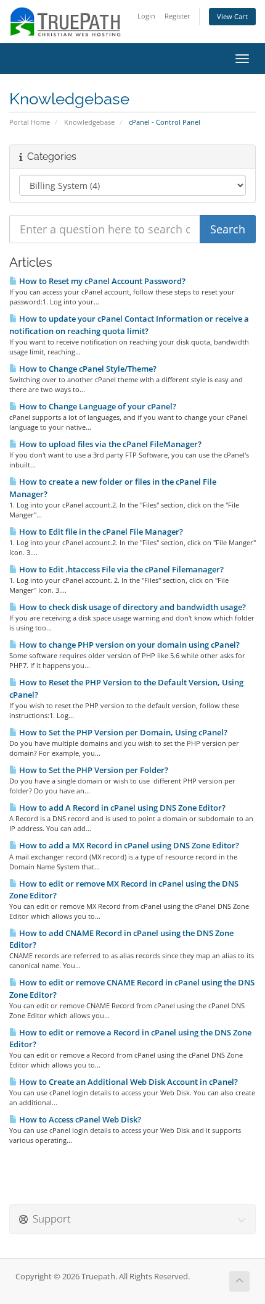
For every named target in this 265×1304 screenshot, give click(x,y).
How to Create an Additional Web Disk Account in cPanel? (127, 1081)
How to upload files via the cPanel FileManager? (109, 443)
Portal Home (29, 122)
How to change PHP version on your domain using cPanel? (128, 644)
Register (177, 15)
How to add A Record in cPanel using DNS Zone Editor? (121, 807)
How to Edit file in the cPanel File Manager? (100, 531)
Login (146, 15)
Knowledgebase (89, 122)
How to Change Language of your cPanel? (96, 406)
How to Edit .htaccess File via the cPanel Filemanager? (120, 569)
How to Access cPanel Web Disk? (79, 1119)
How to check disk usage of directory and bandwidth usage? (131, 606)
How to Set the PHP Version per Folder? (92, 769)
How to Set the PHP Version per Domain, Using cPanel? (122, 732)
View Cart (232, 16)
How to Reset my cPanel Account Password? (101, 280)
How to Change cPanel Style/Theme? (87, 368)
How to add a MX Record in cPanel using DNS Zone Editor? (128, 845)
